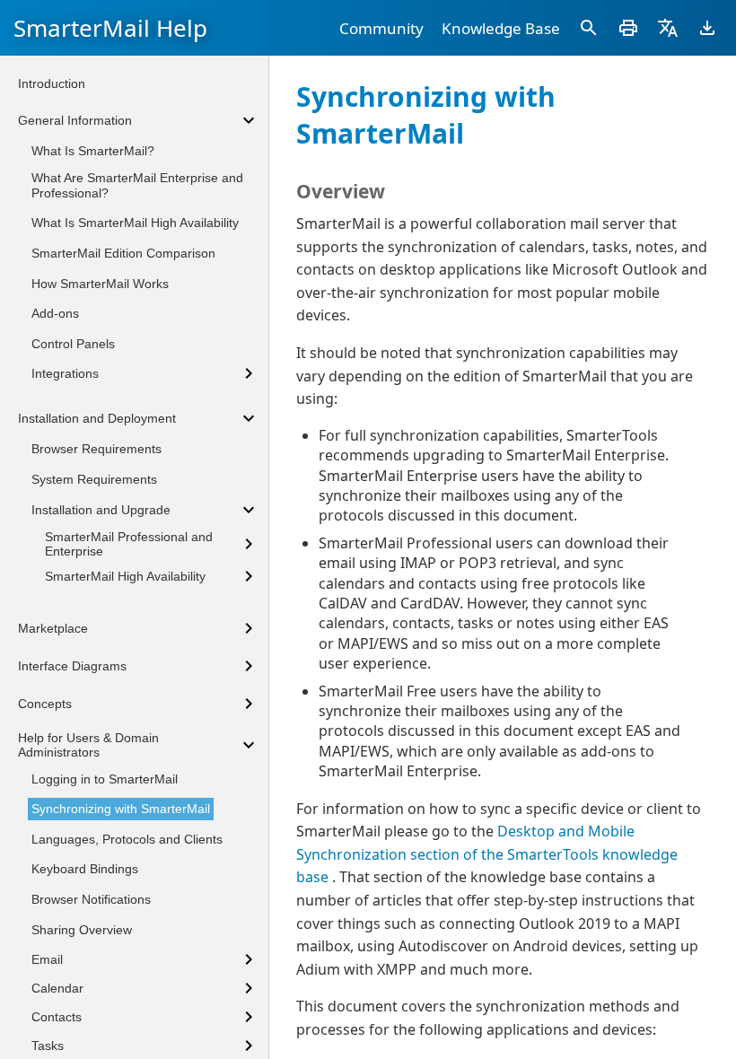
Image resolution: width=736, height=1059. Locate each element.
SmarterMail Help (110, 28)
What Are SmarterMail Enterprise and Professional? (137, 185)
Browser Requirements (96, 449)
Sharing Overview (81, 930)
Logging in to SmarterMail (104, 779)
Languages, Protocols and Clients (127, 839)
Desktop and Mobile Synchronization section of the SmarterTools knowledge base (487, 854)
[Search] (589, 28)
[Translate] (668, 28)
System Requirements (94, 479)
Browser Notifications (91, 899)
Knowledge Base (501, 28)
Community (381, 28)
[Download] (707, 28)
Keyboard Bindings (84, 869)
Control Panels (73, 344)
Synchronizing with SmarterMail (120, 808)
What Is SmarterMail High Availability (135, 222)
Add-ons (55, 313)
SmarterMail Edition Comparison (123, 253)
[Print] (628, 28)
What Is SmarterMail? (92, 151)
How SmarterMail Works (100, 283)
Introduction (51, 83)
